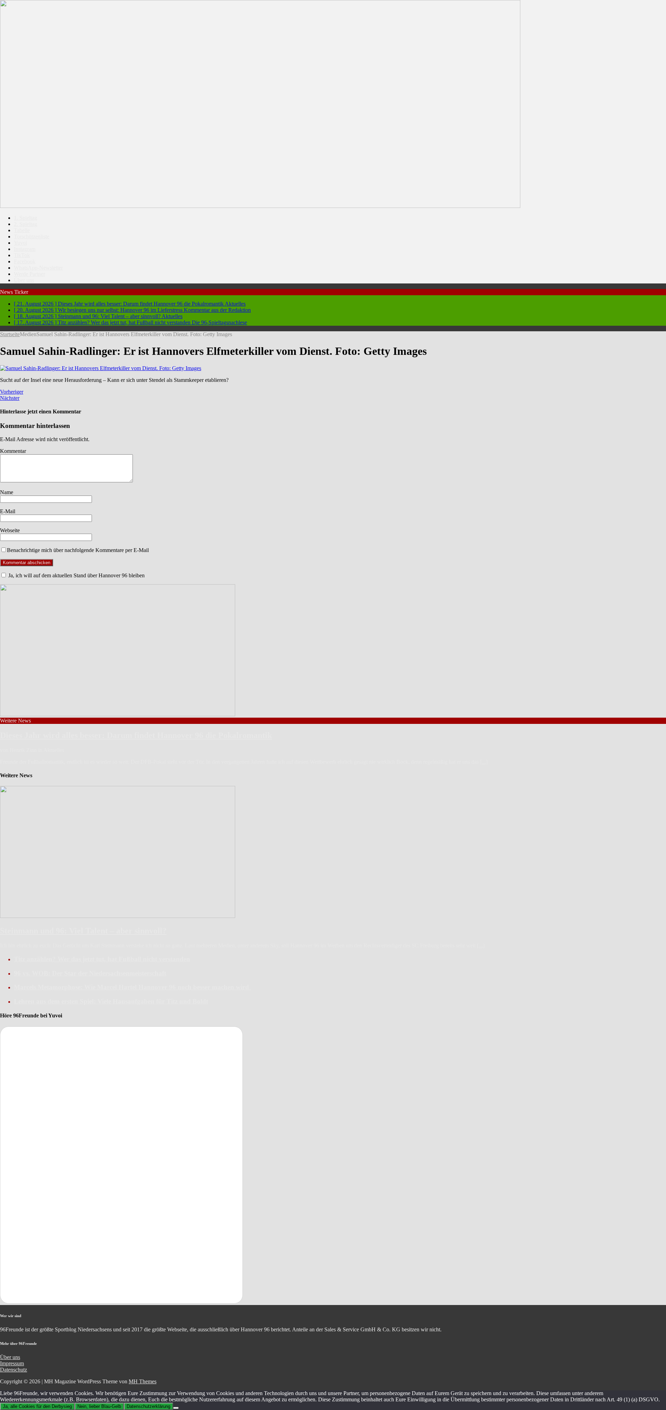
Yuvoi (20, 243)
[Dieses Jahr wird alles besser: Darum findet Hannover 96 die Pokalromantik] (117, 714)
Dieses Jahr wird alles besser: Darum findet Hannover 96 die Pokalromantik (136, 735)
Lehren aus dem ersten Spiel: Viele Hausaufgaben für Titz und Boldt (111, 1001)
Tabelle (22, 230)
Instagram (24, 249)
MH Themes (142, 1381)
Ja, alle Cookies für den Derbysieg (37, 1406)
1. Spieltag (25, 218)
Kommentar (13, 451)
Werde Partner (29, 274)
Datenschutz (13, 1370)
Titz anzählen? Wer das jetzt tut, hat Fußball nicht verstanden (102, 959)
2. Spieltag (25, 224)
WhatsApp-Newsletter (38, 268)
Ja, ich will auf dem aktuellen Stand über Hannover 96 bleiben (76, 575)
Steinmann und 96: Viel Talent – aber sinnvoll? (83, 930)
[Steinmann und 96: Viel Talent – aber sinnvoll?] (117, 916)
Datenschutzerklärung (148, 1406)
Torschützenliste (31, 236)
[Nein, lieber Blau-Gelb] (176, 1408)
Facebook (24, 261)
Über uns (24, 280)
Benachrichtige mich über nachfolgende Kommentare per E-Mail (78, 550)
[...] (484, 762)
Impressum (12, 1363)
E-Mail (7, 511)
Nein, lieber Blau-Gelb (99, 1406)
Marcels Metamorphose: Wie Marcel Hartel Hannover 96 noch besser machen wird (132, 987)
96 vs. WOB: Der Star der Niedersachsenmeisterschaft (90, 973)
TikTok (22, 255)
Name (6, 492)
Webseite (10, 530)
